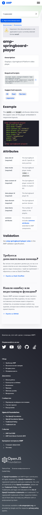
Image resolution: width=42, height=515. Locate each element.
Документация (7, 25)
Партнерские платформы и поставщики (17, 402)
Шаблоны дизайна (11, 391)
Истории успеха (10, 368)
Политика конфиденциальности (21, 468)
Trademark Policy (11, 422)
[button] (38, 2)
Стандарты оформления (13, 445)
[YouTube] (12, 347)
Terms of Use (6, 468)
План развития (10, 407)
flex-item (22, 94)
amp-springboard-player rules (18, 241)
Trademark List (11, 424)
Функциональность (11, 371)
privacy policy (34, 508)
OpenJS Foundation (10, 477)
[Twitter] (4, 347)
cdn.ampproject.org (26, 505)
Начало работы (10, 380)
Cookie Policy (6, 471)
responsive (10, 98)
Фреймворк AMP (11, 363)
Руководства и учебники (13, 382)
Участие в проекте (11, 405)
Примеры (8, 388)
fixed (13, 94)
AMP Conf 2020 (10, 433)
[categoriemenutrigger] (11, 20)
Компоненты (18, 25)
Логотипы (9, 447)
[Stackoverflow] (34, 347)
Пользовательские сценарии (14, 365)
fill (7, 94)
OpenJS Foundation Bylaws (14, 419)
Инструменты (10, 393)
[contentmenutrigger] (20, 14)
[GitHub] (27, 347)
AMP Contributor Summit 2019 (16, 436)
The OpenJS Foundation (13, 416)
